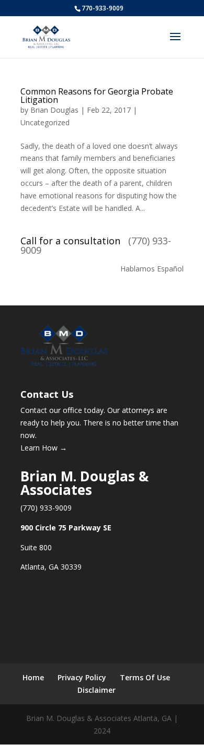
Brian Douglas (54, 110)
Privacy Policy (82, 677)
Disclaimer (96, 690)
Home (33, 677)
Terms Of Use (145, 677)
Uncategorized (45, 122)
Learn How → (43, 448)
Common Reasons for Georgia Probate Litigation (96, 95)
